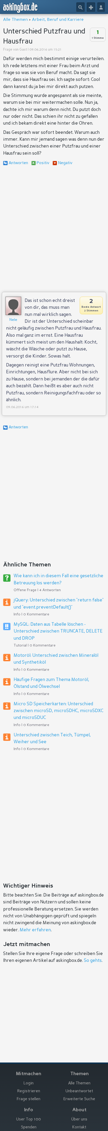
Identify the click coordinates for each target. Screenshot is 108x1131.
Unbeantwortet (79, 1091)
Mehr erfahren (35, 930)
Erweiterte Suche (79, 1099)
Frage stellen (28, 1099)
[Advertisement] (54, 229)
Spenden (28, 1127)
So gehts (93, 960)
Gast (23, 49)
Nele (13, 320)
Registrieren (28, 1091)
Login (29, 1083)
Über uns (79, 1120)
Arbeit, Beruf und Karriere (58, 20)
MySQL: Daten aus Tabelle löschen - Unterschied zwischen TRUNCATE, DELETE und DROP (58, 631)
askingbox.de (20, 8)
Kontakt (79, 1127)
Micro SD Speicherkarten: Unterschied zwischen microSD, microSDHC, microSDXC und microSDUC (58, 711)
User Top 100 (28, 1120)
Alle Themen (15, 20)
